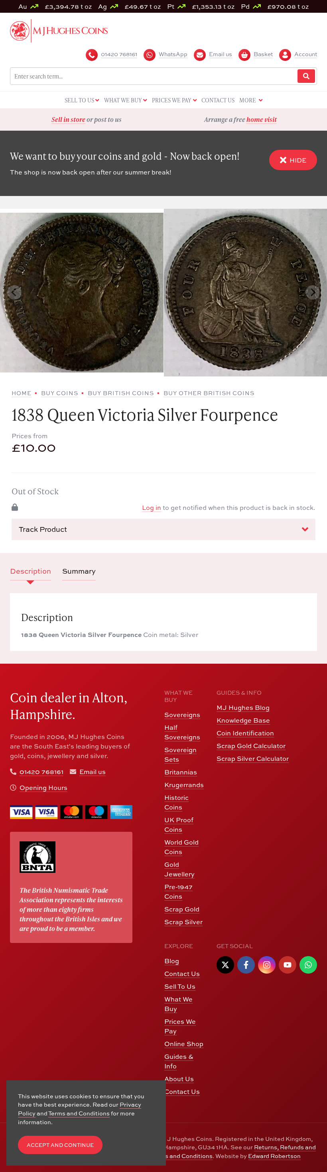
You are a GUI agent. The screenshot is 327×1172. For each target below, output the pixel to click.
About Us (179, 1078)
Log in (151, 507)
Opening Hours (43, 787)
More (248, 100)
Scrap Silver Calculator (253, 758)
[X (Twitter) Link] (225, 965)
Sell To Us (179, 986)
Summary (79, 571)
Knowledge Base (243, 720)
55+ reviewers (270, 119)
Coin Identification (245, 733)
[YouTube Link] (287, 965)
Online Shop (183, 1043)
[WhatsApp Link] (308, 965)
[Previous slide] (14, 292)
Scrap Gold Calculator (251, 745)
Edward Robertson (274, 1156)
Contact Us (182, 973)
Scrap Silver (183, 921)
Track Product (43, 529)
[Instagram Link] (267, 965)
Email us (92, 771)
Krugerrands (184, 784)
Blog (171, 960)
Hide (298, 160)
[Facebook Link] (246, 965)
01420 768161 (41, 771)
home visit (108, 119)
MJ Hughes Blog (243, 707)
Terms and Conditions (182, 1156)
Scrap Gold (181, 909)
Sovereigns (182, 714)
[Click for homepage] (59, 29)
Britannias (180, 772)
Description (30, 571)
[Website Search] (306, 76)
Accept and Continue (60, 1145)
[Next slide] (312, 292)
